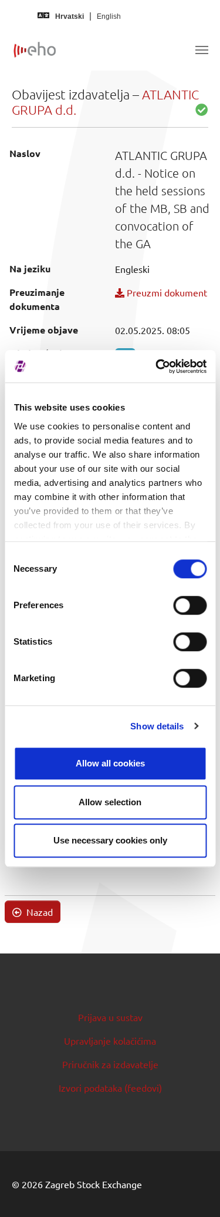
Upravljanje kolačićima (110, 1040)
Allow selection (110, 802)
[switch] (190, 605)
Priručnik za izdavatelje (110, 1064)
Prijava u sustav (110, 1017)
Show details (157, 726)
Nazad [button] (38, 912)
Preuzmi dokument (165, 292)
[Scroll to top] (194, 1191)
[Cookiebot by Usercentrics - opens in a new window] (157, 366)
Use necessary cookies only (110, 840)
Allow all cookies (110, 763)
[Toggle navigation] (201, 50)
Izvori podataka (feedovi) (110, 1087)
